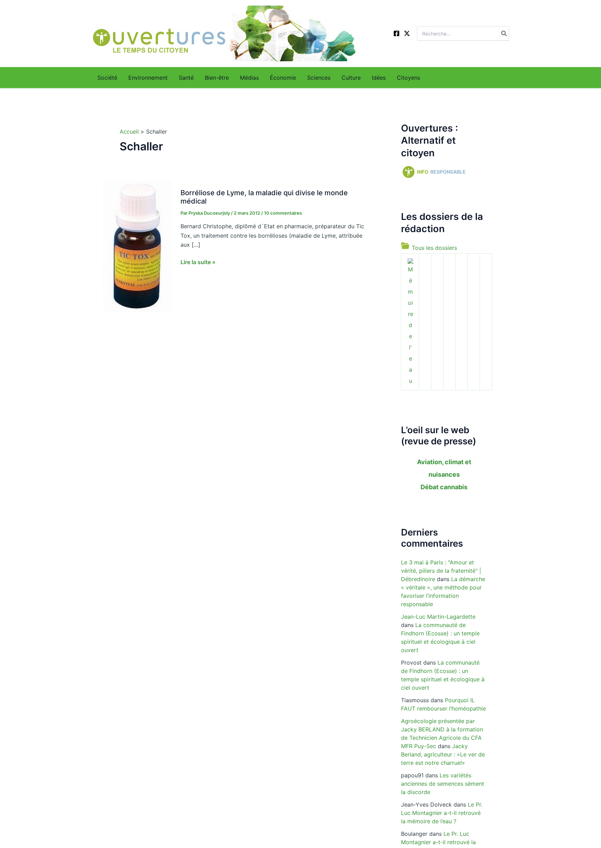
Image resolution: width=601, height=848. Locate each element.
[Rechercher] (504, 33)
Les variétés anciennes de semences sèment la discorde (442, 783)
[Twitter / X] (407, 33)
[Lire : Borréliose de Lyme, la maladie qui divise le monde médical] (137, 245)
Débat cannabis (443, 487)
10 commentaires (283, 213)
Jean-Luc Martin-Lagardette (438, 616)
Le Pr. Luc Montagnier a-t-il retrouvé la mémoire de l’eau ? (441, 813)
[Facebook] (396, 33)
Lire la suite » (198, 262)
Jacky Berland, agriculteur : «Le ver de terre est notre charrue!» (443, 754)
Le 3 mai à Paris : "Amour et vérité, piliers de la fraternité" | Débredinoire (441, 570)
